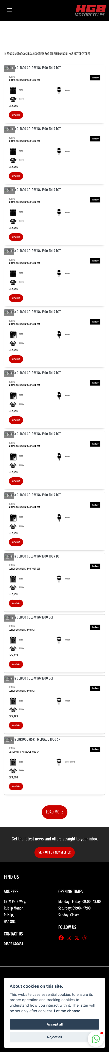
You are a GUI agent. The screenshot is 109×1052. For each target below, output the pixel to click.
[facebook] (62, 938)
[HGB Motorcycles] (90, 10)
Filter (92, 29)
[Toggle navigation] (9, 11)
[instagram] (70, 938)
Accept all (55, 1024)
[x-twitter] (78, 938)
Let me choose (67, 1011)
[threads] (86, 938)
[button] (96, 1039)
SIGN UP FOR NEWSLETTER (55, 852)
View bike (16, 115)
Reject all (54, 1037)
